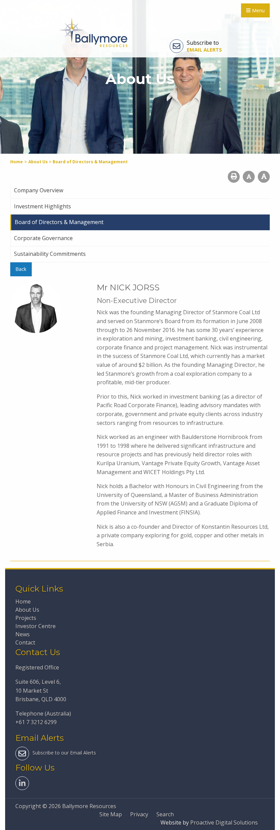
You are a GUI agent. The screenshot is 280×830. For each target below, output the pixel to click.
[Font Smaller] (249, 177)
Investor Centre (35, 626)
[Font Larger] (264, 177)
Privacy (139, 814)
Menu (258, 10)
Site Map (110, 814)
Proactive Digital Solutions (224, 822)
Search (165, 814)
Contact (25, 642)
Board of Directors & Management (59, 222)
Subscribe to (204, 46)
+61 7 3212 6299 (36, 722)
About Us (27, 609)
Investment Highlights (42, 206)
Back (20, 269)
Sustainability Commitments (50, 254)
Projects (25, 618)
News (22, 634)
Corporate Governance (43, 238)
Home (23, 601)
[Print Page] (234, 177)
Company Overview (38, 190)
